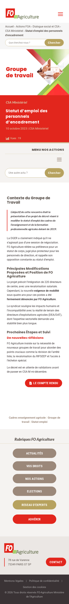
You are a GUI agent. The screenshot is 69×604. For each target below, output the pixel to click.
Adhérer (34, 519)
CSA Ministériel (14, 30)
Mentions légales (13, 580)
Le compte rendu (45, 383)
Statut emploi (39, 421)
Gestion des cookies (34, 587)
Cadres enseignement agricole (27, 417)
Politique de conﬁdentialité (44, 580)
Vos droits (34, 466)
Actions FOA (23, 26)
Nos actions (34, 479)
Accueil (9, 26)
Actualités (34, 453)
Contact (56, 562)
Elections (34, 491)
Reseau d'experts (34, 505)
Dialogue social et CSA (46, 26)
